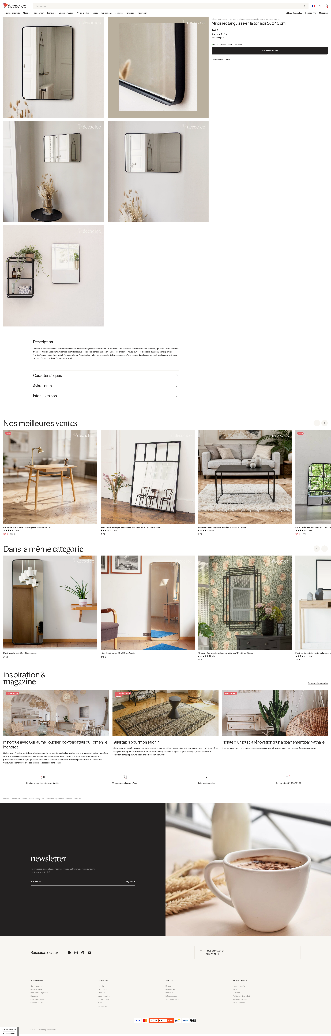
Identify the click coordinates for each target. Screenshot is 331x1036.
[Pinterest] (83, 954)
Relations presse (37, 999)
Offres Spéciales (293, 13)
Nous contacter (239, 986)
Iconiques (169, 993)
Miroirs (168, 986)
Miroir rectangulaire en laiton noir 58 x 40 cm (263, 19)
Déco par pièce (36, 989)
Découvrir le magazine (318, 683)
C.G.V (33, 1030)
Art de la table (83, 13)
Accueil (6, 799)
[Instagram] (76, 954)
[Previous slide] (317, 423)
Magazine (323, 13)
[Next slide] (324, 423)
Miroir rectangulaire (236, 19)
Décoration (38, 13)
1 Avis (225, 34)
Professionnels (37, 1003)
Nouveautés (170, 989)
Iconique (119, 13)
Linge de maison (66, 13)
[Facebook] (69, 954)
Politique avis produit (241, 996)
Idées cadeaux (171, 996)
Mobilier (26, 13)
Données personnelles (47, 1030)
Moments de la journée (39, 993)
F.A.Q (235, 989)
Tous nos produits (11, 13)
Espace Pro (310, 13)
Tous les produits (172, 999)
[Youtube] (89, 954)
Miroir (225, 19)
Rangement (106, 13)
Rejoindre (130, 881)
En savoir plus (218, 37)
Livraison (236, 993)
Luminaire (51, 13)
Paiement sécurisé (240, 999)
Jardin (95, 13)
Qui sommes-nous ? (39, 986)
